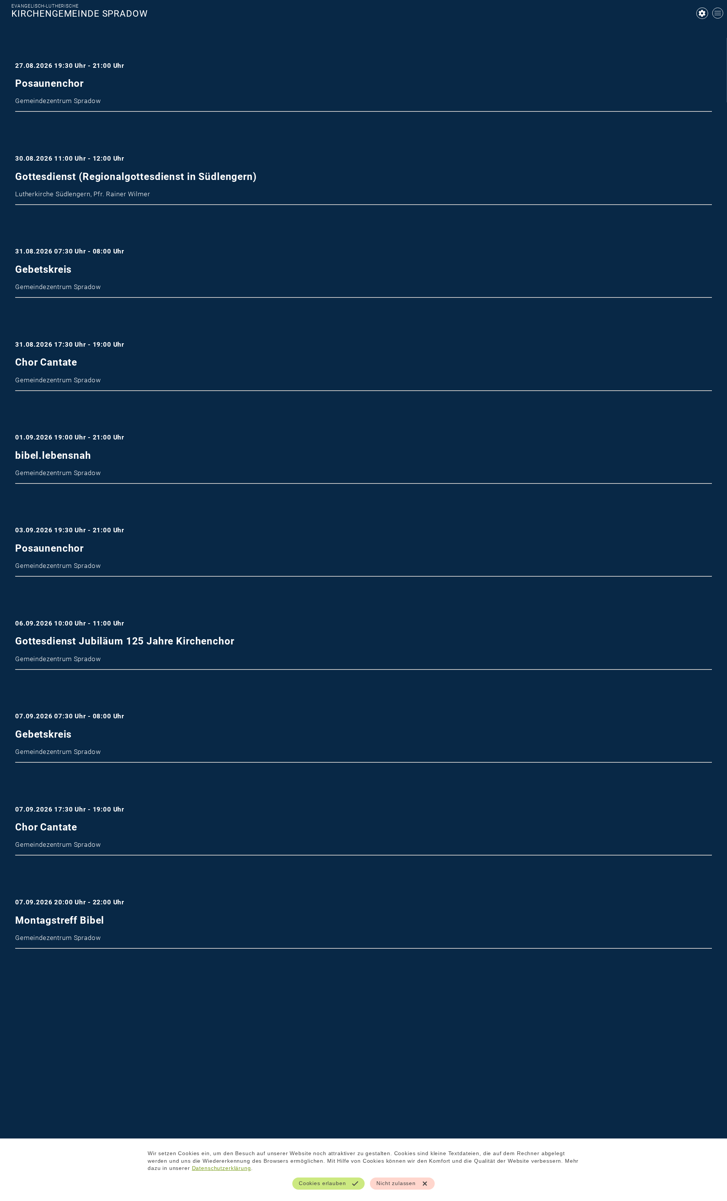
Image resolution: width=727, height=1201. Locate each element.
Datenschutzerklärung (221, 1168)
